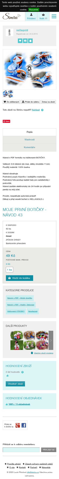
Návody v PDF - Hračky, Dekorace (20, 305)
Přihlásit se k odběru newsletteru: (19, 444)
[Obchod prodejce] (30, 40)
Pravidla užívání (14, 464)
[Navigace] (54, 16)
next (51, 340)
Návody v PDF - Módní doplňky (19, 298)
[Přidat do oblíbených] (20, 40)
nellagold (22, 30)
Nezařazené (32, 311)
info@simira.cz (33, 472)
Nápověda (46, 467)
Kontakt (22, 467)
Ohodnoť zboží (15, 383)
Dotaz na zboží (48, 102)
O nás (12, 467)
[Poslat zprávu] (25, 40)
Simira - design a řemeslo (12, 17)
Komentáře (29, 147)
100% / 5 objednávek (19, 404)
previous (8, 340)
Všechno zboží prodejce (43, 353)
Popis (30, 132)
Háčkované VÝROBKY (16, 311)
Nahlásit (36, 109)
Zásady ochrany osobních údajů (39, 464)
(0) (43, 18)
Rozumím (33, 9)
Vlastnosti (30, 139)
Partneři (33, 467)
